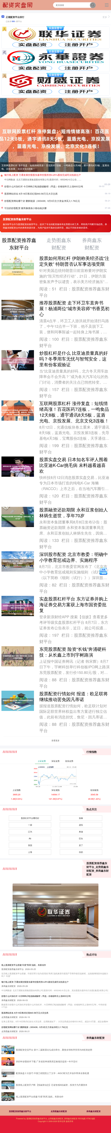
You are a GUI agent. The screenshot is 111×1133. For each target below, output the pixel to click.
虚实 (81, 824)
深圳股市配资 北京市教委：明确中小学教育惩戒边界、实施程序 (73, 557)
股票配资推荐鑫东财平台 (20, 1111)
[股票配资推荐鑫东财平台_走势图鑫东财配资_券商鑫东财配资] (18, 4)
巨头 (81, 838)
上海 (30, 852)
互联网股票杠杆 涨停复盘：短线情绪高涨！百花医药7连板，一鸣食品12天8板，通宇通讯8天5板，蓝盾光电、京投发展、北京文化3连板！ (55, 167)
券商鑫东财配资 (93, 1111)
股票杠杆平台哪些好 (30, 818)
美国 (30, 845)
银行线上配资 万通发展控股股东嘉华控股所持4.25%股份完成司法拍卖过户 (42, 174)
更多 (104, 17)
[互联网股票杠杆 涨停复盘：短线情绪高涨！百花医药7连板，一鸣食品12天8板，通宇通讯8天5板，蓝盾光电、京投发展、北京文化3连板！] (55, 134)
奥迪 (81, 831)
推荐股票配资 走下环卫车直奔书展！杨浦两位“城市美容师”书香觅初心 (74, 308)
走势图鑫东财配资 (59, 1111)
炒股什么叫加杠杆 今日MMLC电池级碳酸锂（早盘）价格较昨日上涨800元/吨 (43, 186)
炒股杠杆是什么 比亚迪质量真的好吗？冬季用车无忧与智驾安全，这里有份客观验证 (73, 359)
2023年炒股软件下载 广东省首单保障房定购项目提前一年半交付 (46, 1061)
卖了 (81, 845)
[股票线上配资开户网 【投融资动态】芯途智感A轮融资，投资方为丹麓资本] (7, 1085)
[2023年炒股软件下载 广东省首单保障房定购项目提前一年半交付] (7, 1061)
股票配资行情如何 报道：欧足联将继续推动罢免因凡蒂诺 (73, 696)
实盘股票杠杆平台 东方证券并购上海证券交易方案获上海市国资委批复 (73, 604)
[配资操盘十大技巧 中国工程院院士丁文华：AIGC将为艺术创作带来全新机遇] (7, 1073)
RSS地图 (82, 1118)
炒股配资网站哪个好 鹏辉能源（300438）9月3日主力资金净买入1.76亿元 (42, 201)
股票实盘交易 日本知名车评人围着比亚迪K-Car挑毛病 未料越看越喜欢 (73, 465)
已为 (30, 831)
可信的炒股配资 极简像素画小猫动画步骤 (25, 208)
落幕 (81, 818)
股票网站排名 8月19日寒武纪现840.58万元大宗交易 (31, 193)
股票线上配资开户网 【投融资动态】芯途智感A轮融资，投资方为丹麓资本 (51, 1084)
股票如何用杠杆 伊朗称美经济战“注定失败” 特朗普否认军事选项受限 (74, 261)
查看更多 (55, 740)
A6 (30, 838)
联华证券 (61, 1121)
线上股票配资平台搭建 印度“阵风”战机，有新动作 (23, 964)
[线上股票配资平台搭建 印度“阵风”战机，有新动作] (7, 1096)
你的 (81, 852)
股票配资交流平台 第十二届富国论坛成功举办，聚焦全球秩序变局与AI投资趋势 (54, 1049)
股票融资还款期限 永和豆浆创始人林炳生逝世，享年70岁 (73, 512)
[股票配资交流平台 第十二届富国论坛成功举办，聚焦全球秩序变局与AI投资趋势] (7, 1049)
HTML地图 (90, 1118)
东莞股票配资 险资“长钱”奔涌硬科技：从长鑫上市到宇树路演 (72, 652)
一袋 (30, 824)
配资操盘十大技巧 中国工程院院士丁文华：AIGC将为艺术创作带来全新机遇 (52, 1073)
